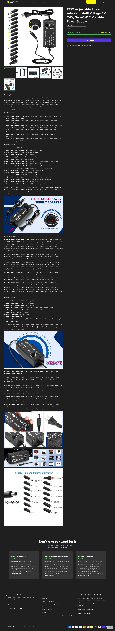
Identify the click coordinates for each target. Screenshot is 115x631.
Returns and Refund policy (50, 604)
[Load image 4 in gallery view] (45, 73)
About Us (44, 598)
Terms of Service (47, 609)
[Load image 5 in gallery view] (57, 73)
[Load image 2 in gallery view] (21, 73)
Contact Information (48, 601)
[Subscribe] (26, 605)
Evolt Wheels (18, 626)
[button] (34, 2)
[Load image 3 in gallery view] (33, 73)
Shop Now (91, 2)
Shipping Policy (47, 606)
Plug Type (70, 25)
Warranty (44, 612)
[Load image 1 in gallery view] (9, 73)
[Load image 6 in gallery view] (9, 84)
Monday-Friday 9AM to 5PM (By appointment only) (57, 615)
